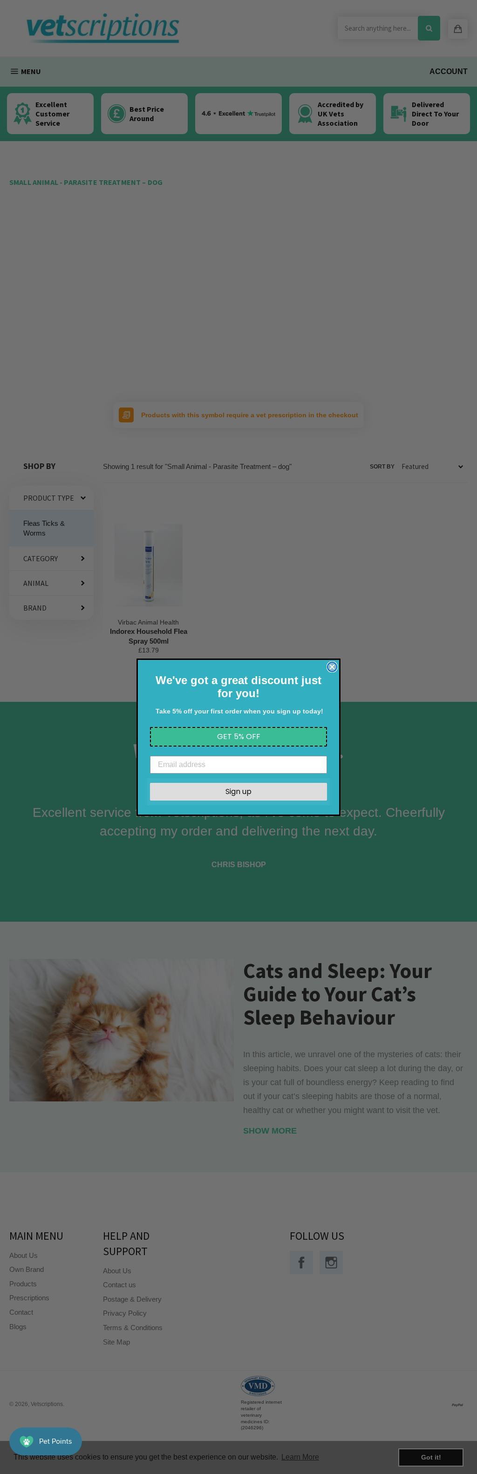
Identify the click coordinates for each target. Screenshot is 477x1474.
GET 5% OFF (238, 736)
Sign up (238, 791)
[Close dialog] (332, 667)
